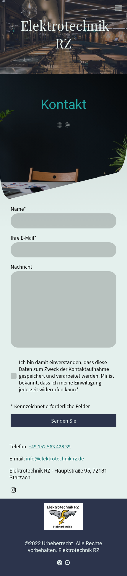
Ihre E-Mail (24, 237)
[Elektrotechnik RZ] (63, 57)
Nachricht (21, 266)
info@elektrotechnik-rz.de (55, 458)
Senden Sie (63, 420)
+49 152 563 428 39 (50, 446)
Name (18, 208)
